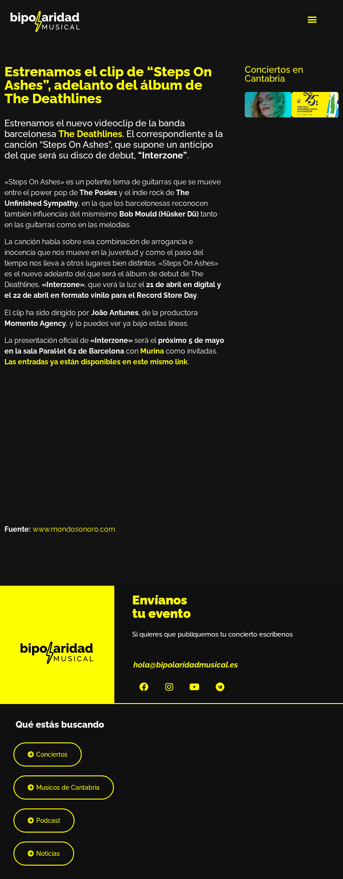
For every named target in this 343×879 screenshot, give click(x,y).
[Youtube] (194, 687)
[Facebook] (143, 687)
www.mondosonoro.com (74, 529)
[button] (312, 19)
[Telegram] (220, 687)
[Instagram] (169, 687)
